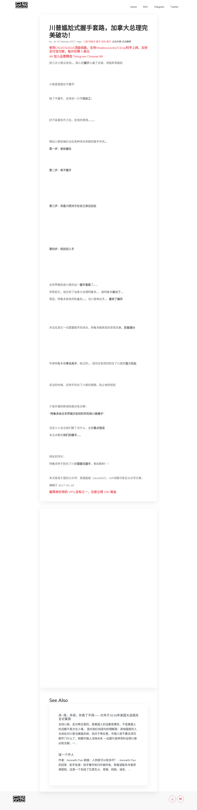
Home (133, 6)
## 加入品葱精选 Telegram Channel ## (76, 56)
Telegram (159, 6)
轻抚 (103, 41)
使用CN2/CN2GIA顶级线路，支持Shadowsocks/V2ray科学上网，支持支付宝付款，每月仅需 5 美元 (98, 49)
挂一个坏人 (66, 755)
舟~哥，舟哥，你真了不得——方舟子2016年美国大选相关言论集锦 (98, 717)
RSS (145, 6)
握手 (98, 41)
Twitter (174, 6)
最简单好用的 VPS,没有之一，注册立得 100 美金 (82, 492)
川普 (85, 41)
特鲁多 (91, 41)
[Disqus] (98, 559)
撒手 (109, 41)
